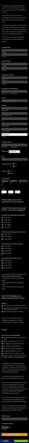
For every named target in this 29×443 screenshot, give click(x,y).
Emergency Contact (8, 75)
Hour (3, 194)
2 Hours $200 (7, 263)
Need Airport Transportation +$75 (13, 343)
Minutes (10, 194)
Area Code (4, 93)
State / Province (5, 126)
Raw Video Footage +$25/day (12, 346)
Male (10, 171)
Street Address (5, 110)
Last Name (4, 56)
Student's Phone (7, 142)
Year (20, 182)
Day (11, 182)
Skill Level (5, 151)
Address (5, 105)
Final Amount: (6, 416)
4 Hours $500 (7, 253)
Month (3, 182)
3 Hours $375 (7, 251)
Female (11, 173)
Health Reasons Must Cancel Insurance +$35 (14, 338)
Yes (16, 164)
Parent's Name (6, 61)
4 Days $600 (7, 224)
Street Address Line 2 (7, 115)
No (16, 166)
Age (3, 156)
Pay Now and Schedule (14, 434)
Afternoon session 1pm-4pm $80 (12, 311)
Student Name (6, 47)
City (3, 120)
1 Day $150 (6, 217)
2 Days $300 (7, 220)
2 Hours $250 (7, 248)
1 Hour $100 (7, 260)
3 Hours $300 (7, 265)
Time (3, 189)
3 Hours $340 (7, 239)
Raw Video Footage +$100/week (13, 348)
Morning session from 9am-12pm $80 (14, 305)
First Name (4, 52)
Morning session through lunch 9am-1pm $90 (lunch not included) (15, 308)
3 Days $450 (7, 222)
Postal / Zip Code (6, 131)
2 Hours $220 (7, 236)
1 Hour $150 (7, 234)
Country (4, 136)
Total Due (4, 429)
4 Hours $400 (7, 267)
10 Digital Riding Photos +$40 (12, 351)
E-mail (4, 98)
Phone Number (14, 93)
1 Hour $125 (7, 246)
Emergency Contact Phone (10, 88)
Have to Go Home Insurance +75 (12, 341)
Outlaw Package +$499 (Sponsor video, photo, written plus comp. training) (14, 356)
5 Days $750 (7, 227)
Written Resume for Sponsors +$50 (13, 353)
